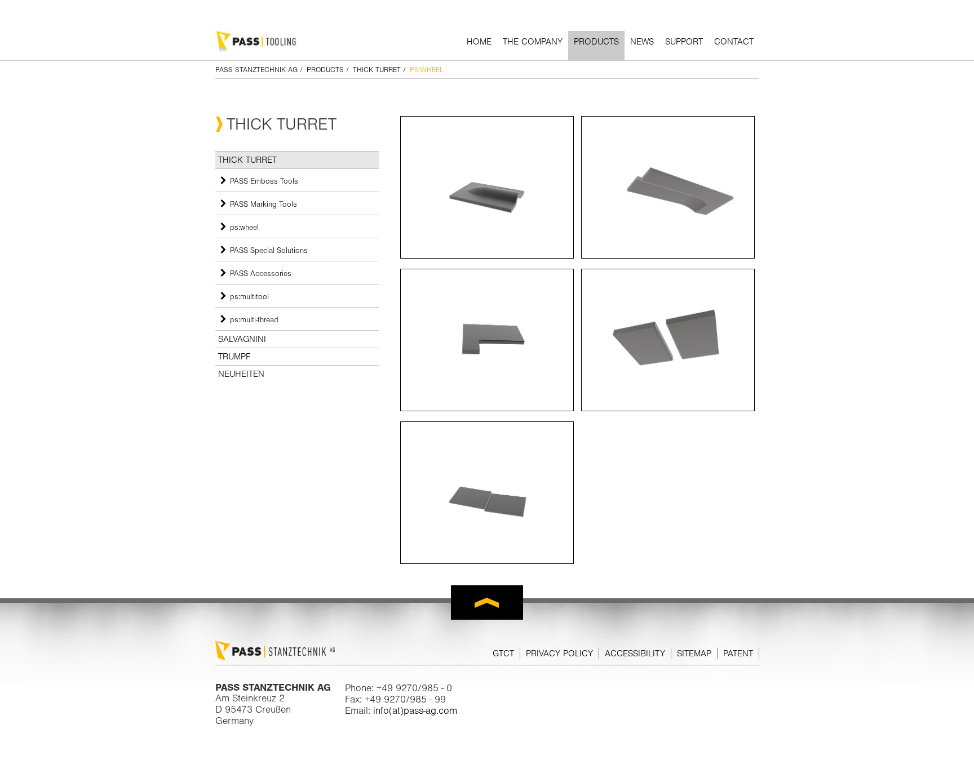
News (642, 41)
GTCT (503, 653)
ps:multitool (249, 296)
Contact (734, 41)
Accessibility (635, 653)
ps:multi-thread (254, 319)
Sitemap (694, 653)
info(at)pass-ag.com (415, 710)
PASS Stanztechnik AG (256, 69)
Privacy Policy (559, 653)
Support (684, 41)
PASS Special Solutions (269, 250)
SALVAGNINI (242, 339)
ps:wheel (244, 227)
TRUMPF (234, 356)
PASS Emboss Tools (264, 181)
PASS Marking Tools (263, 204)
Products (596, 41)
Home (479, 41)
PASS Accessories (260, 273)
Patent (738, 653)
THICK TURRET (377, 69)
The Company (533, 41)
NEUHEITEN (241, 374)
